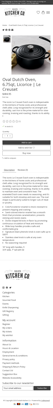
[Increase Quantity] (10, 136)
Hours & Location (10, 348)
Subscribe (42, 388)
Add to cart (27, 142)
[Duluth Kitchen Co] (14, 12)
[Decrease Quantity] (4, 136)
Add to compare (10, 158)
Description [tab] (9, 170)
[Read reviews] (10, 121)
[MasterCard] (18, 404)
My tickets (7, 331)
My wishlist (7, 335)
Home (4, 25)
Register (6, 324)
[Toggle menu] (48, 12)
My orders (7, 327)
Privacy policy (8, 359)
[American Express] (26, 404)
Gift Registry (8, 311)
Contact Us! (7, 370)
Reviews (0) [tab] (23, 170)
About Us (6, 344)
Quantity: (5, 131)
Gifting (5, 315)
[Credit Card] (14, 404)
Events (5, 303)
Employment (8, 352)
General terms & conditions (15, 355)
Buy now (27, 153)
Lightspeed (45, 400)
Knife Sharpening (10, 307)
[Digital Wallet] (36, 404)
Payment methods (10, 363)
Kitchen (5, 296)
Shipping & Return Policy (13, 366)
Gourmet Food (9, 300)
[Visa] (22, 404)
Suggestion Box (9, 374)
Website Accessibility (11, 378)
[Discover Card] (30, 404)
